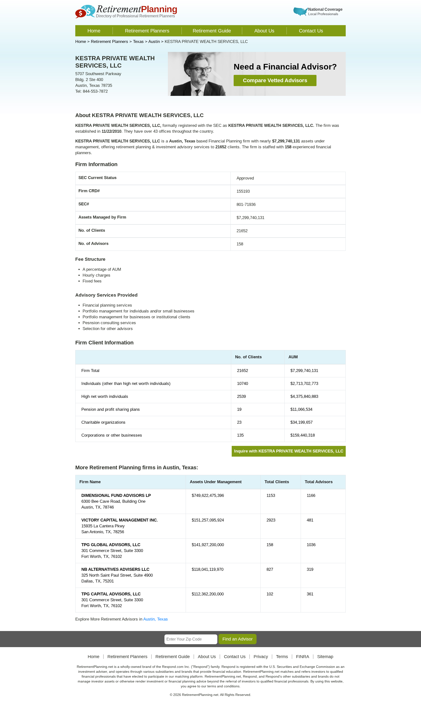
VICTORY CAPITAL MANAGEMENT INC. (119, 520)
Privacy (261, 656)
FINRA (302, 656)
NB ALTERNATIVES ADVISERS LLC (115, 569)
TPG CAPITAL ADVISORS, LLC (111, 594)
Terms (282, 656)
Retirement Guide (212, 30)
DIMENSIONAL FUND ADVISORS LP (116, 495)
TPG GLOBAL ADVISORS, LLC (110, 544)
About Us (264, 30)
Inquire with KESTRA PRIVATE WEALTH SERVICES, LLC (288, 451)
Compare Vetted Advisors (275, 80)
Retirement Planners (147, 30)
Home (93, 30)
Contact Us (311, 30)
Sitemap (325, 656)
